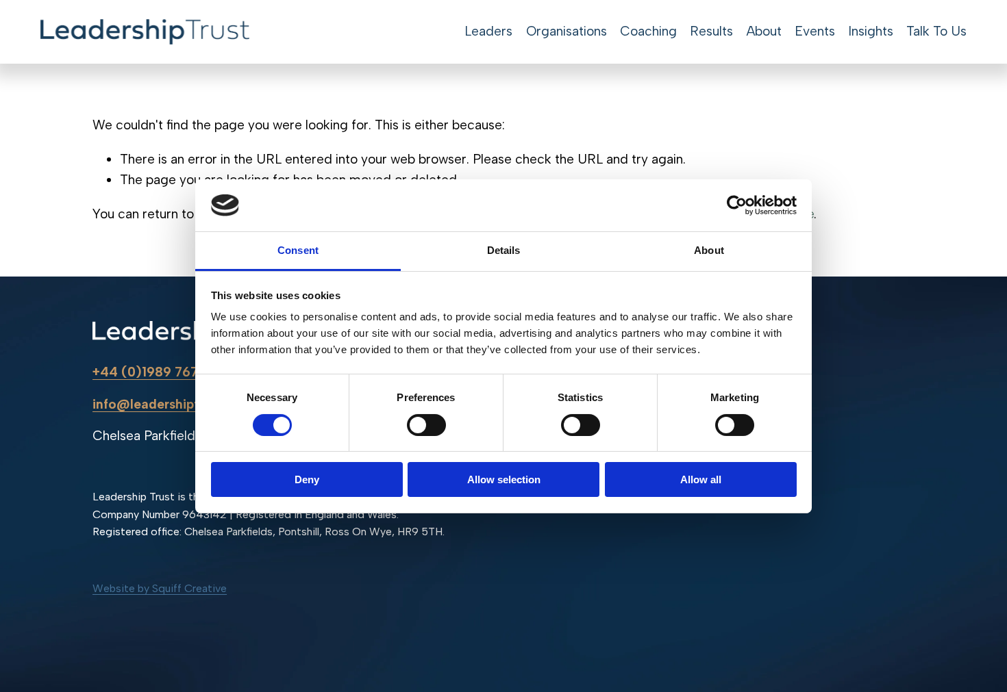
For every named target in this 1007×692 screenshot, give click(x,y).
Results (711, 31)
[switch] (426, 425)
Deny (307, 479)
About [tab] (709, 250)
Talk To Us (936, 31)
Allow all (700, 479)
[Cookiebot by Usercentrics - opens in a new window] (737, 205)
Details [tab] (504, 250)
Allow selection (503, 479)
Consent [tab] (298, 250)
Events (815, 31)
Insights (870, 31)
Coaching (648, 31)
